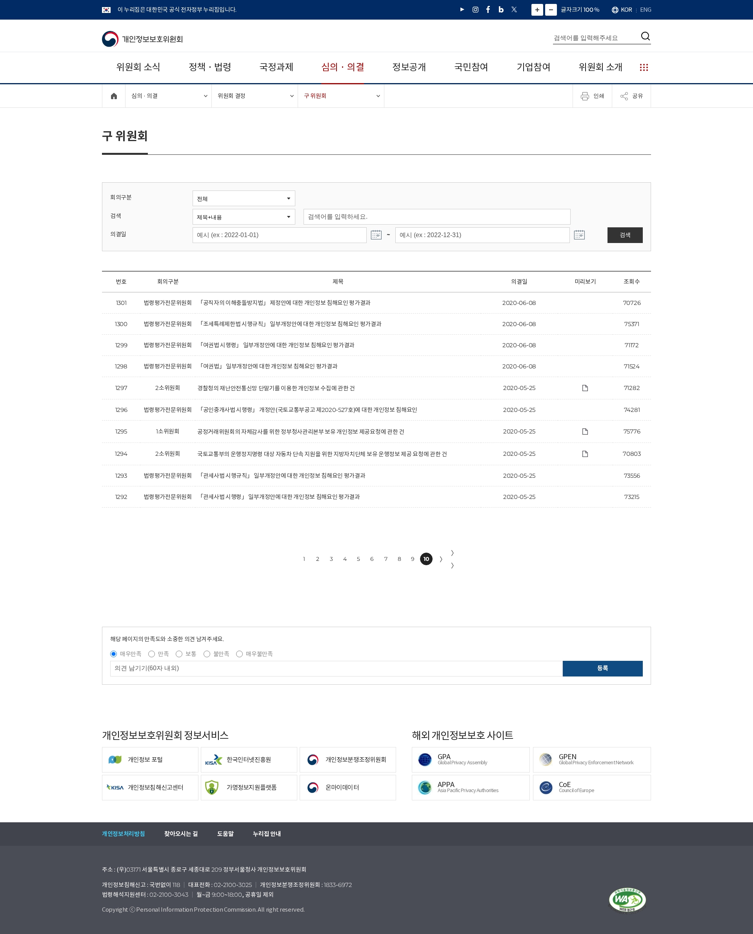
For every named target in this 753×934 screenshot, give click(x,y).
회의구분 (121, 197)
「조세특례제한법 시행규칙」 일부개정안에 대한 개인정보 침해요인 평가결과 (289, 324)
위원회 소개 (600, 67)
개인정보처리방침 (123, 834)
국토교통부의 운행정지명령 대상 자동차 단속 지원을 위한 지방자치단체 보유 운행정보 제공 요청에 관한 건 (322, 454)
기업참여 (534, 67)
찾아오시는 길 (181, 834)
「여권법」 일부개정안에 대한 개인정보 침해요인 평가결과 (267, 366)
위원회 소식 (138, 67)
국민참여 (471, 67)
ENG (645, 9)
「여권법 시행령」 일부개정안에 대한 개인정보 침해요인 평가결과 (276, 345)
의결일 (118, 234)
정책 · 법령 (210, 67)
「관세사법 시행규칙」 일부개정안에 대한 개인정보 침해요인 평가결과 (281, 475)
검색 (115, 215)
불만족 (221, 654)
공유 (637, 95)
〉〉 (454, 559)
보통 (191, 654)
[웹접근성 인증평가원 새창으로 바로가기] (627, 901)
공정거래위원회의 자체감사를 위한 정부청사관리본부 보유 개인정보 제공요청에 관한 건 (300, 431)
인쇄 (598, 95)
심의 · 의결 (342, 67)
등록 (602, 668)
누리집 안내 (267, 834)
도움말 (225, 834)
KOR (626, 9)
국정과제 (276, 67)
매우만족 (131, 654)
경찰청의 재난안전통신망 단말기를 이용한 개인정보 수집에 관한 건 (276, 388)
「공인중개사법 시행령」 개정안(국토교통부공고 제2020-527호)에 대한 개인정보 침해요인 (307, 409)
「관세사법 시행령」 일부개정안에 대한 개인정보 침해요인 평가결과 (278, 497)
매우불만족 (259, 654)
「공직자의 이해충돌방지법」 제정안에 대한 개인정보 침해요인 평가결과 (284, 302)
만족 (163, 654)
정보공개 (409, 67)
